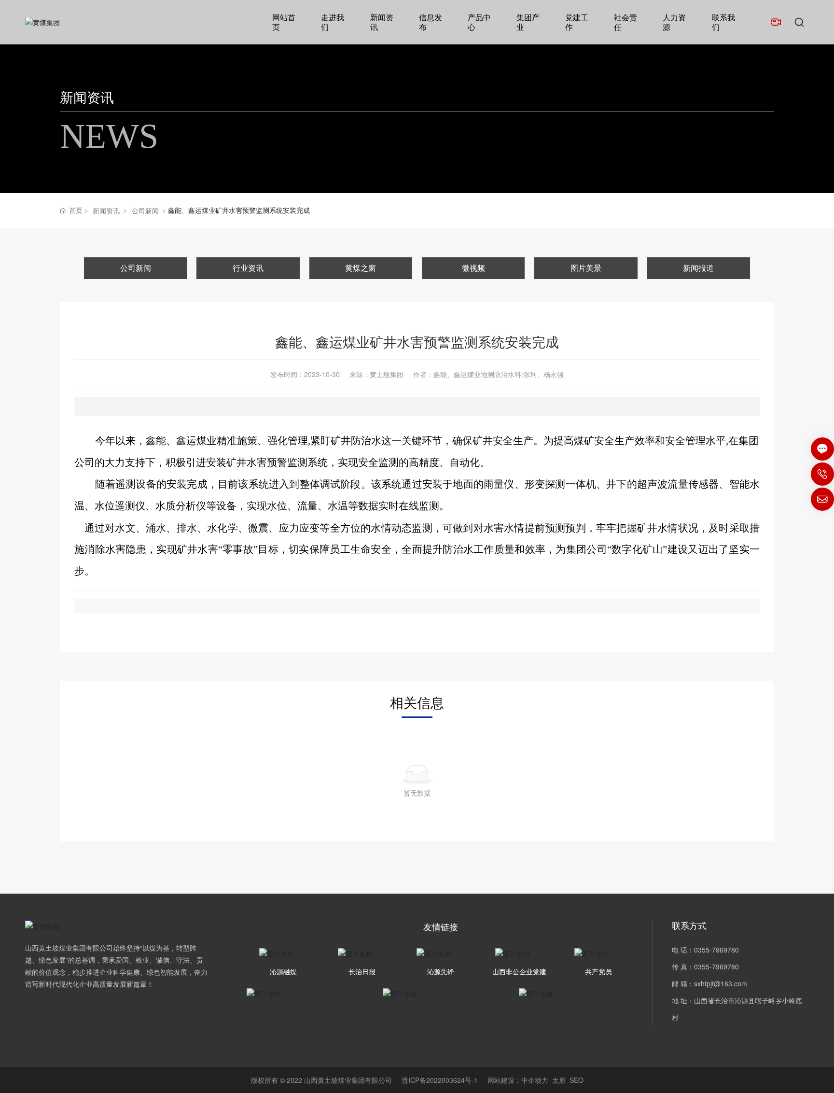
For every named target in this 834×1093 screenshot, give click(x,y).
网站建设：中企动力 (517, 1080)
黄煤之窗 (360, 267)
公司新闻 (145, 210)
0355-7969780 (716, 949)
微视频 (473, 267)
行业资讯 (248, 267)
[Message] (822, 449)
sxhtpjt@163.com (720, 983)
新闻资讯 (87, 96)
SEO (577, 1080)
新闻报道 (698, 267)
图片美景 (585, 267)
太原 (559, 1080)
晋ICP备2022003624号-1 (440, 1080)
